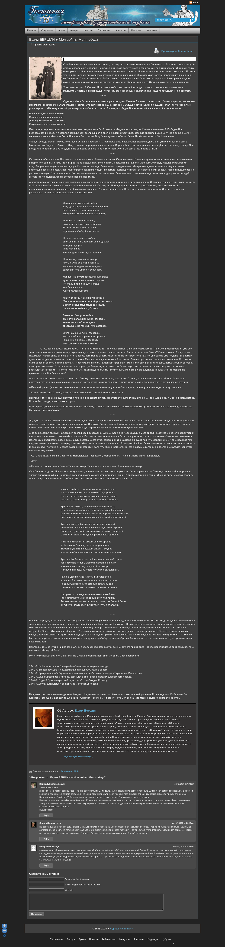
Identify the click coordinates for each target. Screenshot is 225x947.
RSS (195, 2)
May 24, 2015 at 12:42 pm (183, 823)
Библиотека (104, 30)
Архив (61, 30)
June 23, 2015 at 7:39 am (183, 846)
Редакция (136, 30)
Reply (46, 815)
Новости (88, 30)
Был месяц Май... (71, 771)
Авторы (74, 30)
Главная (31, 30)
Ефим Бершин (85, 710)
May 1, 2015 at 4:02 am (184, 784)
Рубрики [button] (166, 939)
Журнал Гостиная (42, 15)
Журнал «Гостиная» (121, 928)
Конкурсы (121, 30)
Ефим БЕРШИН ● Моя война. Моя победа (63, 39)
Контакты (152, 30)
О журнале (47, 30)
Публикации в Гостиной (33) (78, 756)
